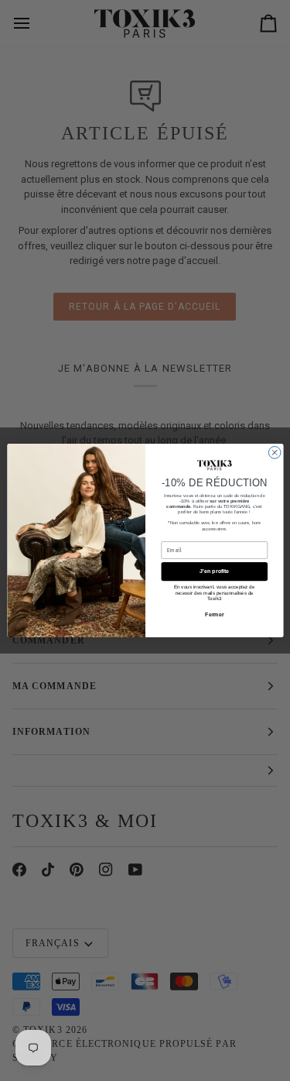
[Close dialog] (274, 453)
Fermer (214, 614)
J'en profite (214, 571)
